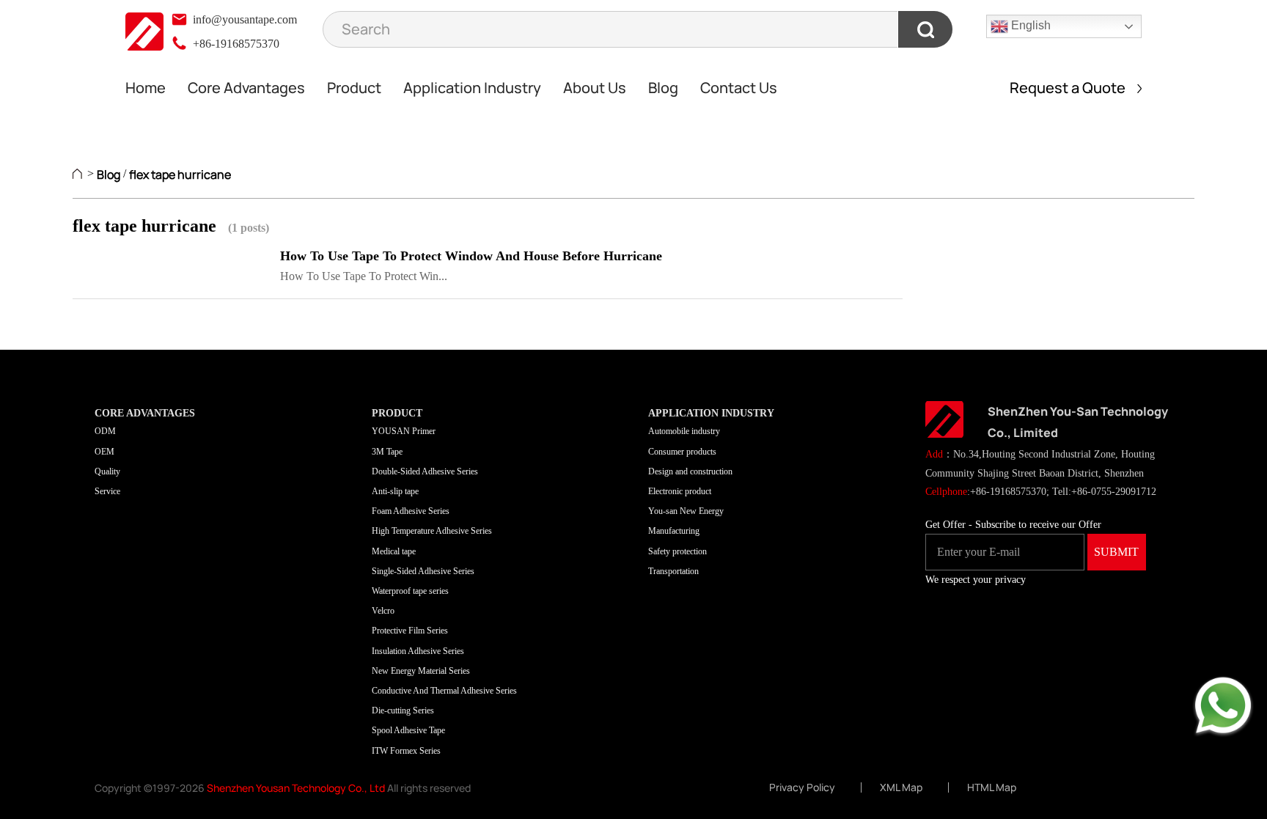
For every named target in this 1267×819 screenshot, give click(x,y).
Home (145, 88)
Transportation (673, 571)
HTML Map (991, 787)
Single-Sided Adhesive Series (423, 571)
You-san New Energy (686, 511)
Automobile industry (684, 431)
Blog (663, 88)
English (1029, 25)
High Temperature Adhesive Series (432, 531)
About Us (594, 88)
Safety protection (677, 551)
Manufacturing (673, 531)
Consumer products (682, 452)
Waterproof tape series (410, 591)
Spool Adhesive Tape (408, 730)
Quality (107, 471)
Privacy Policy (802, 787)
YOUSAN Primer (404, 431)
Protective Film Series (410, 630)
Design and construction (690, 471)
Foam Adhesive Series (410, 511)
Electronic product (679, 491)
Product (354, 88)
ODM (105, 431)
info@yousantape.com (243, 19)
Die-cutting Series (403, 710)
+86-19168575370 (234, 43)
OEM (104, 452)
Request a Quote (1073, 88)
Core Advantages (246, 88)
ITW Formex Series (406, 751)
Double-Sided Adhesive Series (425, 471)
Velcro (383, 611)
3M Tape (387, 452)
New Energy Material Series (421, 671)
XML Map (901, 787)
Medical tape (394, 551)
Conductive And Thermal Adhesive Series (444, 691)
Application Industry (472, 88)
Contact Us (738, 88)
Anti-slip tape (395, 491)
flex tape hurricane (180, 174)
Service (107, 491)
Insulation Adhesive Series (418, 651)
